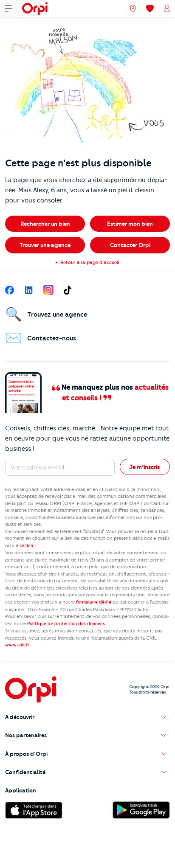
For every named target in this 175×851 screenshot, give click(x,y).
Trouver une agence (45, 245)
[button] (87, 717)
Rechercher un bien (45, 223)
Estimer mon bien (130, 223)
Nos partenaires (26, 735)
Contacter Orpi (130, 245)
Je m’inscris (145, 466)
